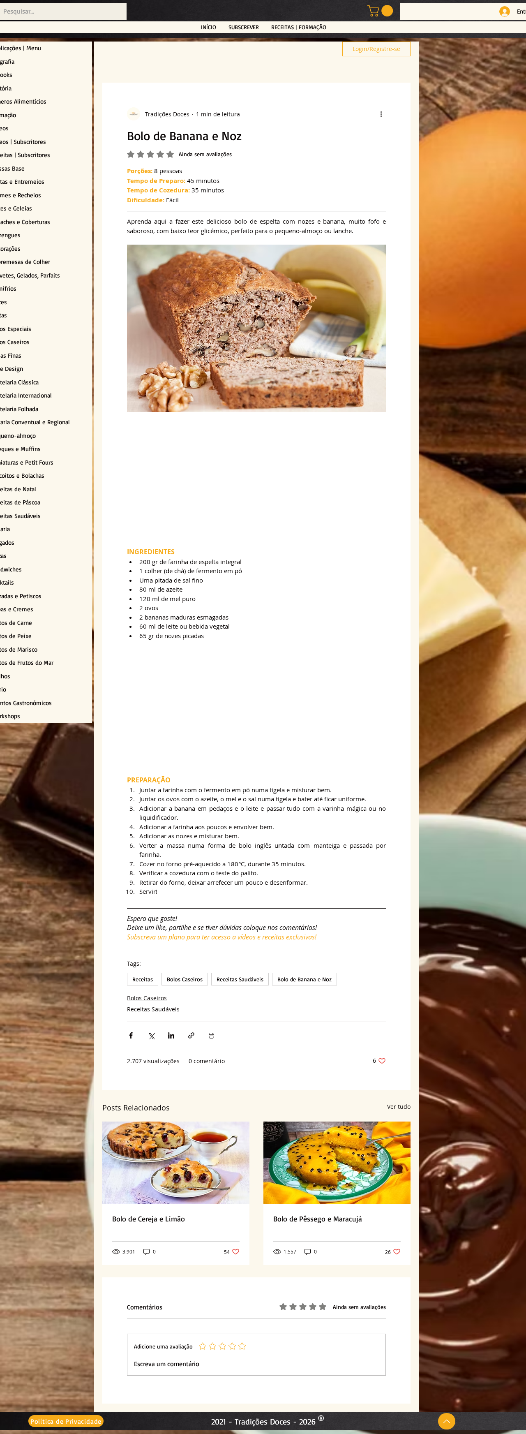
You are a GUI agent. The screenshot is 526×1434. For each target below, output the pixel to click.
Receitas (142, 979)
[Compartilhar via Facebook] (131, 1035)
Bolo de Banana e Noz (304, 979)
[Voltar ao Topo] (446, 1421)
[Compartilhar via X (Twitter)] (151, 1035)
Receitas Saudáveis (240, 979)
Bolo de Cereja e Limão (148, 1218)
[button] (381, 10)
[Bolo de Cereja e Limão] (175, 1163)
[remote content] (256, 479)
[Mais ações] (381, 114)
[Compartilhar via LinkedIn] (171, 1035)
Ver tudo (399, 1106)
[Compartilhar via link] (191, 1035)
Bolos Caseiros (185, 979)
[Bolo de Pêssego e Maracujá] (337, 1163)
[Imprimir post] (211, 1035)
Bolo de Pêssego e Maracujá (317, 1218)
